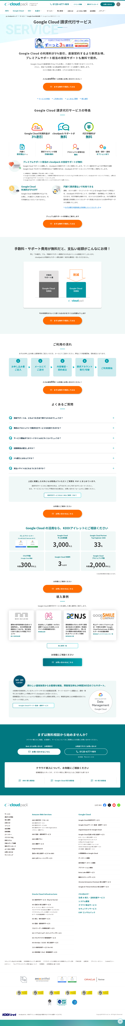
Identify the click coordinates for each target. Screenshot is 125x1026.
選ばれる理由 (9, 817)
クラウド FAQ (9, 837)
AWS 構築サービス (38, 844)
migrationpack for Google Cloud (90, 830)
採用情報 (7, 831)
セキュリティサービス (87, 909)
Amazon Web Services (42, 814)
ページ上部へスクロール (122, 1021)
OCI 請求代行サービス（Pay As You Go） (45, 900)
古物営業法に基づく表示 (53, 964)
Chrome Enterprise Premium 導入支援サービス (95, 882)
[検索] (118, 4)
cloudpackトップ (12, 16)
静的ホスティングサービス (87, 877)
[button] (61, 418)
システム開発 (84, 901)
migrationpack (37, 849)
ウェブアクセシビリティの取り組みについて (25, 964)
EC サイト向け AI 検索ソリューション (89, 844)
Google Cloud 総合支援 (34, 16)
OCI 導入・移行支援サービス (41, 919)
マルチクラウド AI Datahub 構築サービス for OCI (45, 909)
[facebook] (104, 805)
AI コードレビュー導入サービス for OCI (43, 907)
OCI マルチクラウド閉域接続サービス (44, 938)
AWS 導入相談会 (29, 780)
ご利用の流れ (58, 98)
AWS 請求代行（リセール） (41, 820)
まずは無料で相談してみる (64, 86)
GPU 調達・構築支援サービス (87, 849)
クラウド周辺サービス (88, 905)
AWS (7, 11)
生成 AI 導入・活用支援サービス (92, 897)
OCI (29, 11)
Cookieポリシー (109, 961)
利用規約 (42, 964)
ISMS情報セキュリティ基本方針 (32, 961)
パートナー (8, 834)
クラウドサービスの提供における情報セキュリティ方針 (58, 961)
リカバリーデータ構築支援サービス (43, 928)
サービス (50, 11)
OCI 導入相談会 (100, 780)
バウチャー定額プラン (38, 830)
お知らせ (70, 11)
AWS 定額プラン (37, 839)
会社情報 (93, 11)
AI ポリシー (8, 964)
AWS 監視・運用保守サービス (41, 834)
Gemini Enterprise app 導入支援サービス (90, 846)
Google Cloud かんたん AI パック (88, 839)
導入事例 (60, 11)
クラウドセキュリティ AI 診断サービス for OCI (44, 912)
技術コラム (8, 840)
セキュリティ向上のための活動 (13, 961)
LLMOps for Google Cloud (86, 842)
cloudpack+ (84, 894)
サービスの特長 (44, 98)
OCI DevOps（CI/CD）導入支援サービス (45, 943)
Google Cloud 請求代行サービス (89, 820)
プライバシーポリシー (97, 961)
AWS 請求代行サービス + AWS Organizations (44, 827)
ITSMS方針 (78, 961)
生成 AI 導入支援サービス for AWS (43, 853)
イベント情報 (78, 4)
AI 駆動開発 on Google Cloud (88, 853)
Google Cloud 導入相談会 (64, 780)
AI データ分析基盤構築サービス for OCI (43, 914)
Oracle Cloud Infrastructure (44, 894)
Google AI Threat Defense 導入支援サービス (94, 887)
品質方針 (86, 961)
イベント (7, 825)
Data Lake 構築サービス (87, 872)
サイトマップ (9, 855)
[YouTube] (114, 805)
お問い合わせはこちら (64, 513)
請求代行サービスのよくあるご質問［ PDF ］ (62, 495)
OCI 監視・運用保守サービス (41, 923)
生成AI (37, 11)
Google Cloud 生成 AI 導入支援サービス (91, 834)
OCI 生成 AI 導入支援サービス (41, 905)
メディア (101, 11)
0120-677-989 (61, 4)
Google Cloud (18, 11)
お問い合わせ (107, 4)
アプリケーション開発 (86, 868)
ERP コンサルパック (87, 912)
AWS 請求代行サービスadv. (39, 825)
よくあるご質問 (82, 11)
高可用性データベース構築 (87, 863)
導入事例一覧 (62, 646)
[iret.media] (118, 805)
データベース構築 (84, 858)
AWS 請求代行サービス (38, 823)
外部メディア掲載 (10, 843)
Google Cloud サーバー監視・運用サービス (33, 705)
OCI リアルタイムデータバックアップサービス (47, 933)
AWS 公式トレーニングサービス (42, 858)
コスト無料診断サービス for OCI (42, 947)
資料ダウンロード (92, 4)
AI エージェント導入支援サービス (88, 837)
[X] (109, 805)
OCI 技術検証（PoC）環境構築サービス (44, 952)
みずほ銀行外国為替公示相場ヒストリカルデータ (82, 207)
